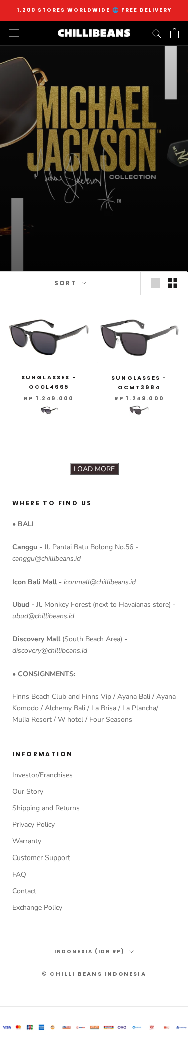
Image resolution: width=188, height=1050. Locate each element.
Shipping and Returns (46, 808)
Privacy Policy (33, 824)
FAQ (19, 874)
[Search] (156, 33)
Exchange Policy (37, 907)
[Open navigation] (14, 33)
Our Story (27, 791)
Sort (67, 283)
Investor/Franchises (42, 775)
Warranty (26, 841)
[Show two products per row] (172, 283)
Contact (24, 891)
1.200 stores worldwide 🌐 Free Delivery (94, 10)
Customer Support (41, 858)
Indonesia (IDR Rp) (89, 952)
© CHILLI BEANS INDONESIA (94, 974)
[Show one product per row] (155, 283)
